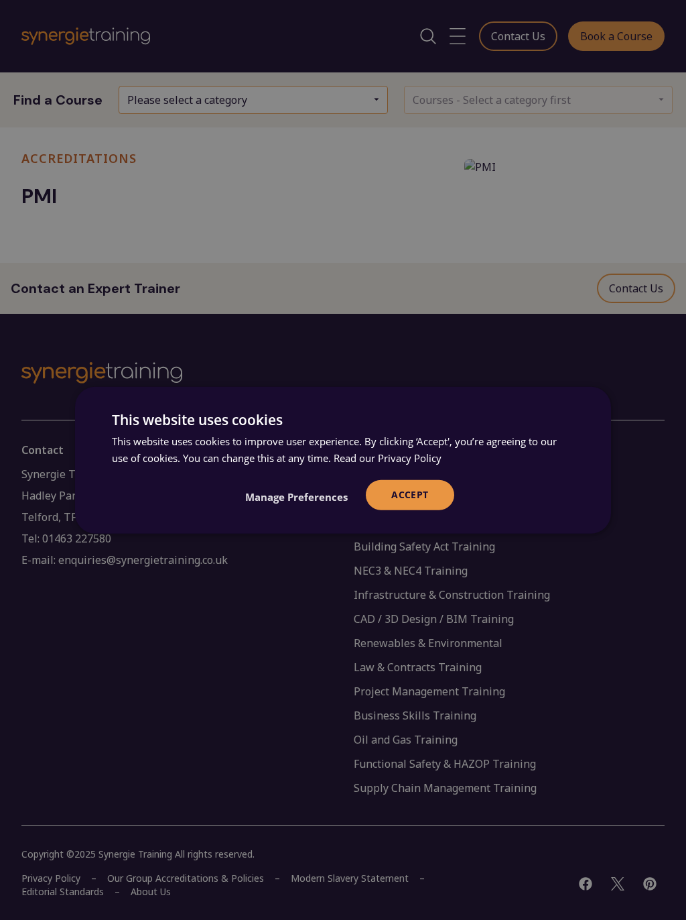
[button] (296, 496)
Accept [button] (409, 494)
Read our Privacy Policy (387, 458)
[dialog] (343, 460)
